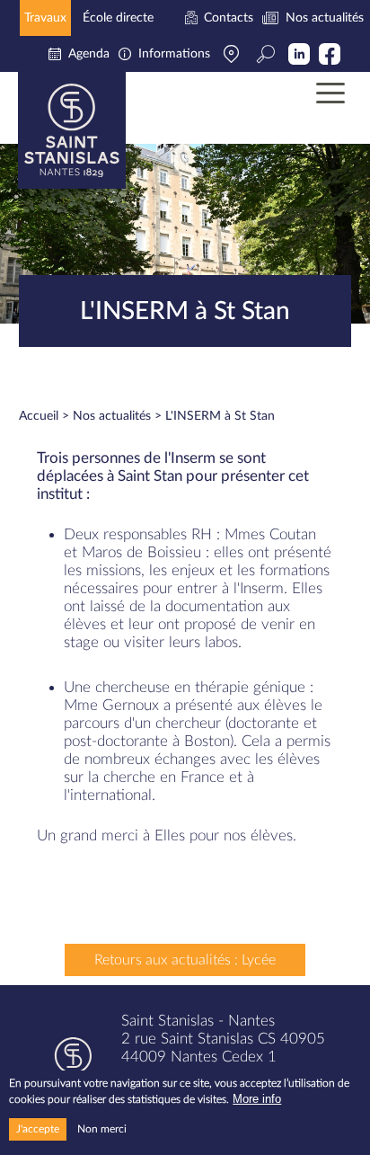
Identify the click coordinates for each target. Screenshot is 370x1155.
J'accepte (37, 1129)
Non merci (102, 1129)
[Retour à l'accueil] (72, 130)
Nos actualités (112, 416)
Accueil (38, 416)
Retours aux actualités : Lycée (185, 960)
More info (257, 1099)
